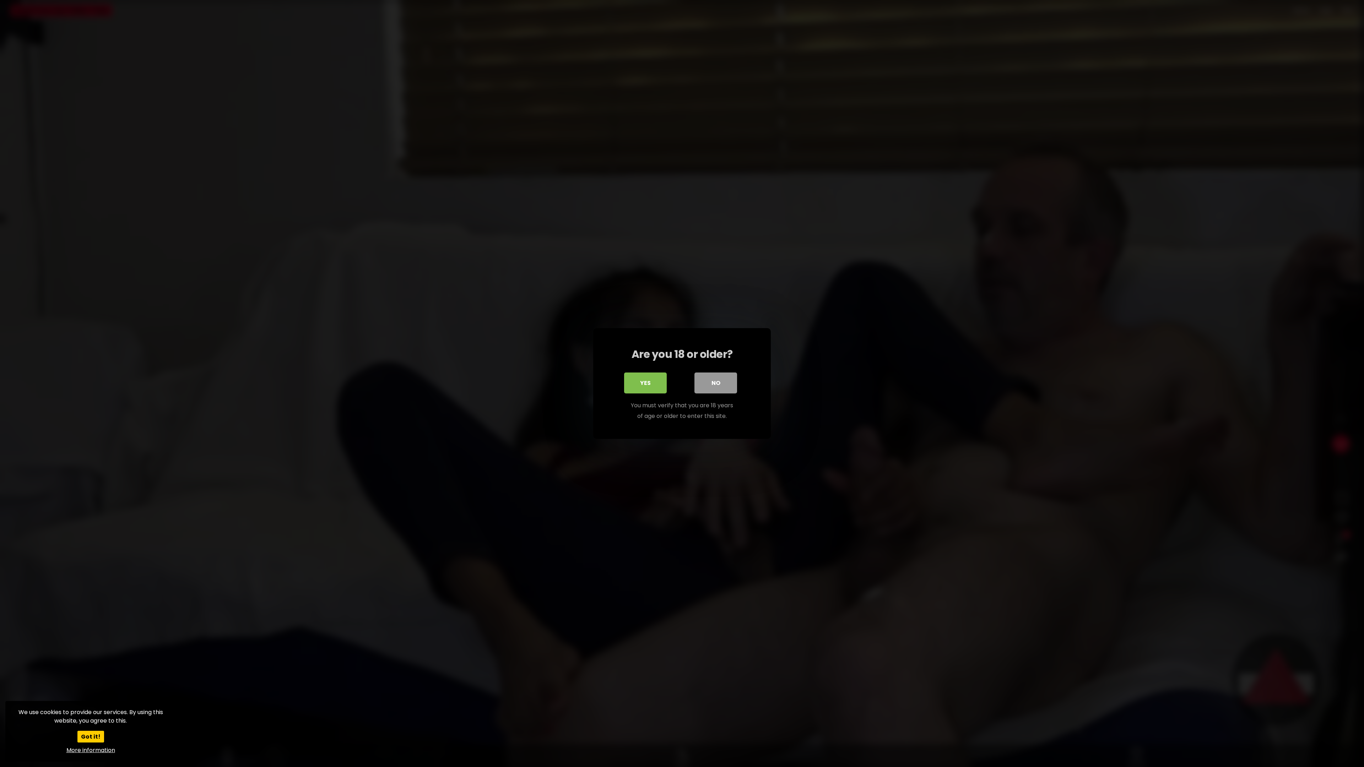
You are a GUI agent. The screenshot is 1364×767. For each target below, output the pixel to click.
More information (90, 750)
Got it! (91, 737)
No (715, 383)
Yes (645, 383)
